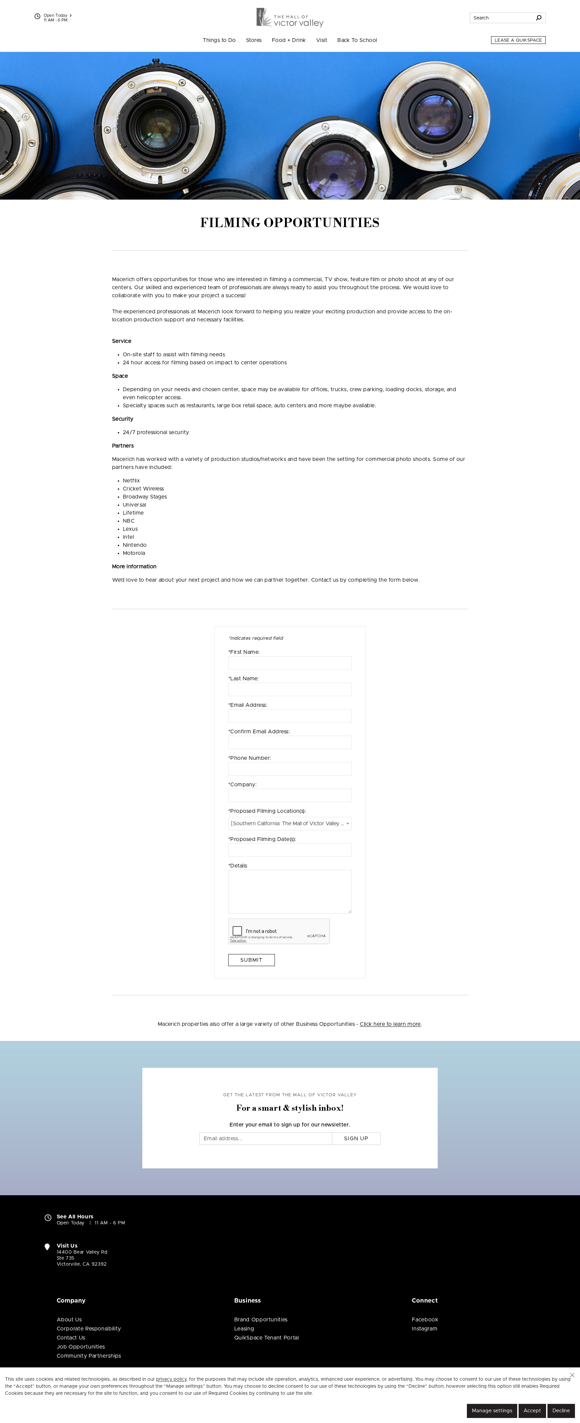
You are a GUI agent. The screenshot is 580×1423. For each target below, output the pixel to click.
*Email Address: (248, 705)
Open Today (56, 15)
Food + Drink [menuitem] (289, 40)
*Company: (242, 784)
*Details (237, 865)
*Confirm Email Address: (259, 731)
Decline (561, 1410)
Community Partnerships (89, 1356)
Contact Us (71, 1337)
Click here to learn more (390, 1024)
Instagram (424, 1328)
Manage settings (492, 1410)
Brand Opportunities (261, 1319)
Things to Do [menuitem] (219, 40)
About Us (69, 1319)
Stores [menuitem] (254, 40)
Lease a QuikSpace (518, 40)
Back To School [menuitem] (357, 40)
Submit (251, 960)
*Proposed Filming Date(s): (262, 839)
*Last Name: (243, 678)
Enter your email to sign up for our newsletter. (290, 1124)
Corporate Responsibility (89, 1328)
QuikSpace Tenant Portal (266, 1337)
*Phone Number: (250, 758)
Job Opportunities (81, 1347)
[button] (572, 1375)
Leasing (244, 1328)
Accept (532, 1410)
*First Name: (244, 652)
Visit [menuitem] (321, 40)
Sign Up (356, 1138)
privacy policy (171, 1379)
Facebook (425, 1319)
